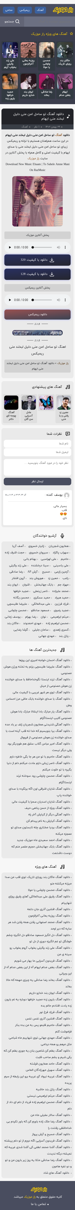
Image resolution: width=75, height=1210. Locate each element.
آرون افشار (18, 578)
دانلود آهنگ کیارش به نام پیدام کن (48, 821)
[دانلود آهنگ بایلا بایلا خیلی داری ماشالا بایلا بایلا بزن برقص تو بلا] (46, 402)
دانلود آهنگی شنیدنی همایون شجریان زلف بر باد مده (37, 725)
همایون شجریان (59, 546)
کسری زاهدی (61, 630)
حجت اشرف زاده (14, 553)
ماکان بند (13, 623)
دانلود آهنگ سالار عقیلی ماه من (50, 1115)
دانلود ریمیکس (37, 314)
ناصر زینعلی (40, 591)
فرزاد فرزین (62, 604)
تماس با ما (38, 1204)
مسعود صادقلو (40, 610)
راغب (65, 578)
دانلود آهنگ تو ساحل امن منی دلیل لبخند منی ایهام (38, 116)
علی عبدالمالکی (41, 604)
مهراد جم (63, 585)
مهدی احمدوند (32, 623)
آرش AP (33, 572)
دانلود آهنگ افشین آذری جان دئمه (48, 909)
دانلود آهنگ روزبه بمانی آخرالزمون (49, 916)
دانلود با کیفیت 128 (34, 274)
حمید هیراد (62, 598)
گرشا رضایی (21, 630)
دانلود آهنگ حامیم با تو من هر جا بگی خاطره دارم (40, 757)
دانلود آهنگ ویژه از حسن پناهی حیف (47, 808)
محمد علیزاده (60, 591)
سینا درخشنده (40, 566)
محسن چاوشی (17, 610)
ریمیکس (25, 10)
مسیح (46, 572)
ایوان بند (12, 585)
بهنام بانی (30, 559)
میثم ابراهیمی (60, 617)
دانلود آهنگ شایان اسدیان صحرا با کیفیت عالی (41, 802)
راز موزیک (33, 159)
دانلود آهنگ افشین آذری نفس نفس (47, 1019)
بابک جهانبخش (43, 585)
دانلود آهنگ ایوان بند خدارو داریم (49, 993)
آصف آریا (18, 546)
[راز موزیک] (63, 10)
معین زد (53, 578)
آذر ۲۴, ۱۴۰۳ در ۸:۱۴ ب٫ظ (15, 494)
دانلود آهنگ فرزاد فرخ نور (54, 1012)
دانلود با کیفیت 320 (34, 260)
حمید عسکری (42, 598)
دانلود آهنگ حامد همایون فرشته (50, 1064)
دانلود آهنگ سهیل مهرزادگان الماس (48, 1070)
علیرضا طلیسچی (17, 604)
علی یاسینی (61, 566)
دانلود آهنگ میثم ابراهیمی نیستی (48, 1096)
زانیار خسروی (36, 546)
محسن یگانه (21, 598)
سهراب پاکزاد (61, 553)
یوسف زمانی (13, 617)
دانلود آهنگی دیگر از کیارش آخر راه (49, 815)
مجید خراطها (21, 591)
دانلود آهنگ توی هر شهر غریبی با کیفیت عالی (41, 692)
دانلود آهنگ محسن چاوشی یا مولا (49, 890)
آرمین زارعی (61, 572)
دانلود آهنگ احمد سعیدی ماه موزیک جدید (43, 840)
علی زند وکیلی (18, 566)
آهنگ (40, 10)
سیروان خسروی (38, 553)
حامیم (65, 559)
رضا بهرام (30, 617)
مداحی (8, 10)
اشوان (26, 585)
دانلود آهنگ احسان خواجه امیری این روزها (44, 660)
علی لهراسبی (48, 559)
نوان (43, 617)
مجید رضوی (61, 610)
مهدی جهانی (46, 636)
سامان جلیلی (40, 630)
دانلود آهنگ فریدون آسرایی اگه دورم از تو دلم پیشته (37, 1141)
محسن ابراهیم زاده (57, 623)
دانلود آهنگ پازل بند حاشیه (53, 1089)
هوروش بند (36, 578)
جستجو (9, 22)
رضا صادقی (16, 572)
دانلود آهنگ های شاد (56, 1173)
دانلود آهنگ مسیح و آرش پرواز (51, 1134)
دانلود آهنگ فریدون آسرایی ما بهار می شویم (42, 961)
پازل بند (64, 636)
